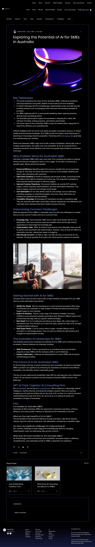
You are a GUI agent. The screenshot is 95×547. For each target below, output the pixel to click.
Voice (25, 19)
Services (37, 529)
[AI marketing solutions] (19, 473)
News (50, 533)
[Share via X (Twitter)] (18, 447)
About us (28, 531)
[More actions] (81, 32)
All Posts (9, 19)
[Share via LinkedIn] (23, 447)
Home (27, 529)
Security (39, 19)
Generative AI (49, 19)
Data (32, 19)
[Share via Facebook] (14, 447)
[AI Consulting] (47, 473)
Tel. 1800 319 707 (75, 529)
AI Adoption (60, 19)
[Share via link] (28, 447)
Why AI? (27, 533)
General (17, 19)
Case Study (38, 538)
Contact (51, 535)
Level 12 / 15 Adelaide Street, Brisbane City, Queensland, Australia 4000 (81, 534)
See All (86, 463)
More (69, 19)
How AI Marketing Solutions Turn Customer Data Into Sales (17, 485)
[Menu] (44, 2)
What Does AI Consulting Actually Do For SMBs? (47, 485)
